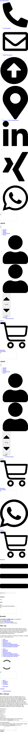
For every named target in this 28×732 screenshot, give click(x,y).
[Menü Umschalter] (0, 227)
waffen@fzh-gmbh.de (8, 621)
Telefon (2, 717)
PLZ (1, 713)
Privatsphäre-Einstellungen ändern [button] (10, 644)
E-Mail (1, 716)
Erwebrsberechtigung (4, 725)
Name (1, 710)
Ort (1, 714)
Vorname (2, 708)
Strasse (1, 711)
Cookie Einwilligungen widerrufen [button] (10, 646)
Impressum (5, 641)
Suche (1, 592)
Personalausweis (3, 720)
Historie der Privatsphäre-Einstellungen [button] (11, 645)
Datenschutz (5, 640)
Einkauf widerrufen (7, 643)
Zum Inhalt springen (4, 0)
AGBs (4, 639)
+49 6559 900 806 (6, 620)
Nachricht (2, 730)
